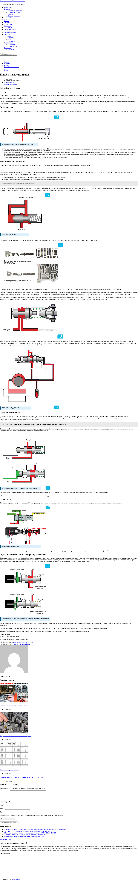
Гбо (9, 31)
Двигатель (7, 9)
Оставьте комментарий (11, 84)
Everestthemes (15, 879)
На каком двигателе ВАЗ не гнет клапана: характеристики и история (21, 777)
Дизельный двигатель (14, 12)
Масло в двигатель (14, 16)
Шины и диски (12, 46)
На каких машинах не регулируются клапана (14, 706)
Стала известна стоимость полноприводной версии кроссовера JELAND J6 (28, 831)
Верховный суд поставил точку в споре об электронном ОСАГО (24, 836)
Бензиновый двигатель (15, 11)
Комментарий (5, 802)
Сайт (1, 812)
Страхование (8, 27)
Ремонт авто (8, 24)
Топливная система (10, 29)
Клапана (10, 14)
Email (2, 808)
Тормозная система (10, 32)
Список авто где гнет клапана (9, 770)
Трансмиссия (8, 34)
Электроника (12, 49)
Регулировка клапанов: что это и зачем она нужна (15, 736)
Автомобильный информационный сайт (12, 1)
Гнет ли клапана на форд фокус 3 (23, 643)
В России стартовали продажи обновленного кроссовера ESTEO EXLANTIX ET (30, 833)
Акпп (9, 36)
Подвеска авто (12, 44)
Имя (2, 805)
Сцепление (11, 41)
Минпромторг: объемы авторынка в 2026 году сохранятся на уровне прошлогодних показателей (35, 829)
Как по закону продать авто (21, 644)
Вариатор (11, 37)
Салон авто (7, 26)
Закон (5, 19)
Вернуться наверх (5, 839)
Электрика (7, 48)
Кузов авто (7, 17)
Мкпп (9, 39)
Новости (6, 21)
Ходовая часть (8, 43)
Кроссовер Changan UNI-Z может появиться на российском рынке (25, 834)
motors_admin (10, 82)
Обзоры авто (8, 22)
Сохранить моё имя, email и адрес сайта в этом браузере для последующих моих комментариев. (32, 815)
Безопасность (8, 7)
